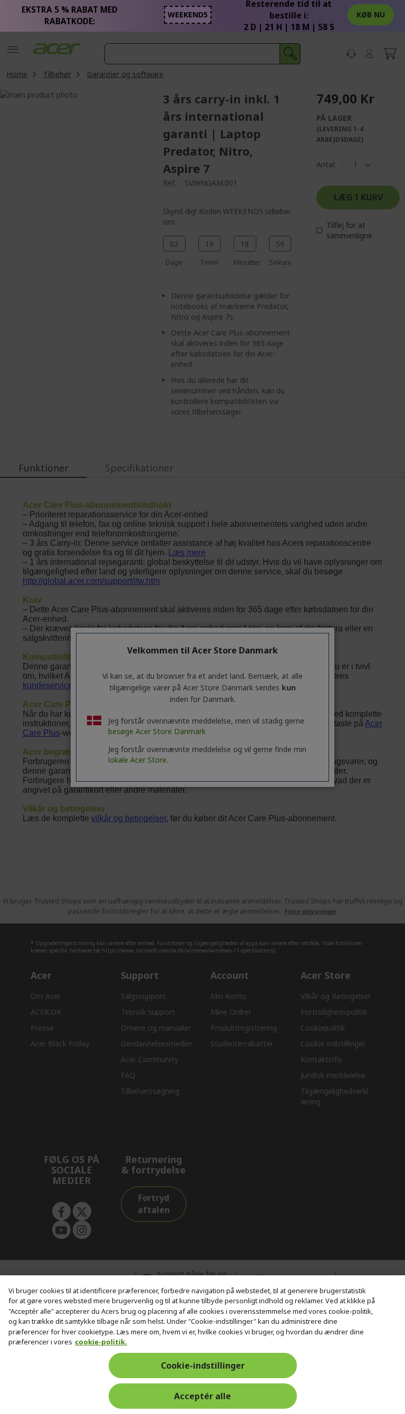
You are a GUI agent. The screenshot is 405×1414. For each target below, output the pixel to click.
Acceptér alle (202, 1396)
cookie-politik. (101, 1341)
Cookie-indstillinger (203, 1365)
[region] (202, 1344)
